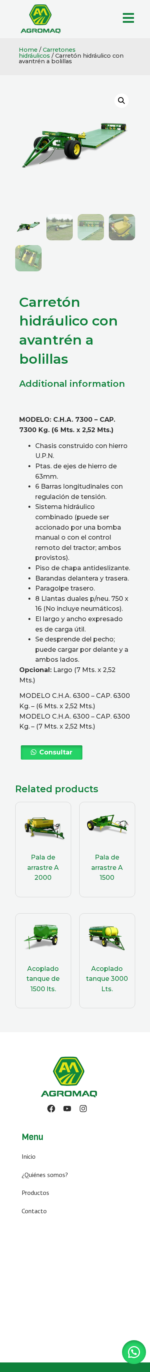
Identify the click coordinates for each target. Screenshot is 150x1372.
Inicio (29, 1156)
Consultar (55, 752)
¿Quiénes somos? (45, 1175)
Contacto (34, 1211)
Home (28, 49)
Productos (35, 1193)
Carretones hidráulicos (47, 52)
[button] (51, 752)
